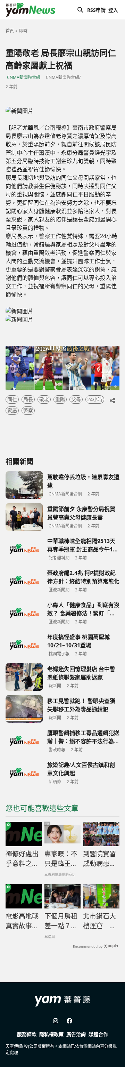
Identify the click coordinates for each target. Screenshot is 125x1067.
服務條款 (26, 1034)
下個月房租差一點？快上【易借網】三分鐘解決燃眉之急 (60, 921)
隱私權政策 (51, 1034)
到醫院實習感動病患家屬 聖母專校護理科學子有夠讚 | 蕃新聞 (99, 859)
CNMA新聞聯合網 (23, 77)
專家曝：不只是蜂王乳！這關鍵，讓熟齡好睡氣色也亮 (60, 859)
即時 (23, 31)
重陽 (60, 399)
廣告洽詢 (76, 1034)
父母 (76, 399)
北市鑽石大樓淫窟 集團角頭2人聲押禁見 (99, 921)
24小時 (94, 399)
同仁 (12, 399)
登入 (113, 10)
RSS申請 (96, 10)
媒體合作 (98, 1034)
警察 (28, 410)
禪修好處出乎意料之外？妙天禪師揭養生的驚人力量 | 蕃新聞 (22, 859)
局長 (28, 399)
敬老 (44, 399)
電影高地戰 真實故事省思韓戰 (22, 921)
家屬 (12, 410)
